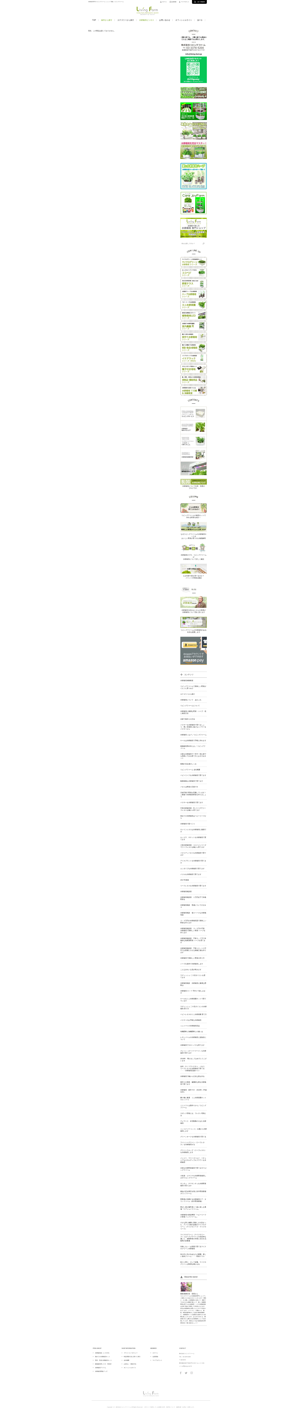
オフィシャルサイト (183, 20)
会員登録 (174, 1)
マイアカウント (185, 1)
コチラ (190, 1366)
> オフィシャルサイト (129, 1367)
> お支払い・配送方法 (129, 1364)
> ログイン (154, 1353)
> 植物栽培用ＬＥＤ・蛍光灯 (102, 1364)
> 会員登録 (154, 1356)
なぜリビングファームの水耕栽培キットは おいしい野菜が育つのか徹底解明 (193, 536)
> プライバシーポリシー (130, 1353)
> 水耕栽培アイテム (99, 1367)
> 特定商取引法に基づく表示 (131, 1356)
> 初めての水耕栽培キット (101, 1356)
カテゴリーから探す (125, 20)
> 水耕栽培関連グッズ (100, 1371)
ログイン (164, 1)
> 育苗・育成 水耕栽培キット (102, 1360)
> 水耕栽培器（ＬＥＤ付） (101, 1353)
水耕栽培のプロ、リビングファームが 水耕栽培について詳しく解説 (193, 557)
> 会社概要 (125, 1360)
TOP (94, 20)
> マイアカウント (156, 1360)
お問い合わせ (164, 20)
